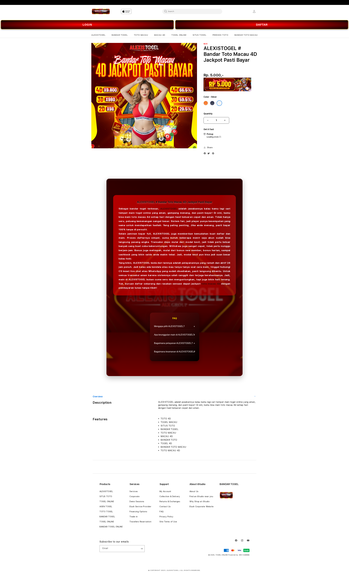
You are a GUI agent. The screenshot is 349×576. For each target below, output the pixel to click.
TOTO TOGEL (106, 511)
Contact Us (165, 506)
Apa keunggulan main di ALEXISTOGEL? (174, 335)
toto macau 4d (210, 283)
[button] (98, 35)
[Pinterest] (214, 154)
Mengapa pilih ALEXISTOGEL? (169, 326)
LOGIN (87, 24)
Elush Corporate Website (201, 506)
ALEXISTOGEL (168, 208)
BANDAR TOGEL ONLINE (111, 527)
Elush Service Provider (140, 506)
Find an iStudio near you (201, 496)
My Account (165, 491)
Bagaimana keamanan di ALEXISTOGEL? (174, 351)
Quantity (208, 113)
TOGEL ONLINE (107, 501)
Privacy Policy (166, 517)
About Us (193, 491)
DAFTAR (262, 24)
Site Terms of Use (168, 522)
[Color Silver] (219, 103)
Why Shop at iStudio (199, 501)
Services (134, 491)
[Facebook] (205, 154)
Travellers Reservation (140, 522)
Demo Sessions (137, 501)
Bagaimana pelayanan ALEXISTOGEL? (173, 343)
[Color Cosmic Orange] (206, 103)
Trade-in (134, 517)
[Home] (100, 11)
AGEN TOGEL (106, 506)
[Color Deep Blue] (212, 103)
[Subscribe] (142, 548)
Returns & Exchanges (170, 501)
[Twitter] (209, 154)
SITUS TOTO (106, 496)
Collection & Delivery (170, 496)
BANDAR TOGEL (107, 517)
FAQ (162, 511)
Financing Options (138, 511)
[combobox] (192, 11)
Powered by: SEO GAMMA (238, 555)
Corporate (134, 496)
